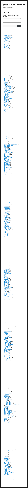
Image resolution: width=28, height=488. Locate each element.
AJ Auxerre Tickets (6, 49)
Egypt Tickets (5, 139)
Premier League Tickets (7, 342)
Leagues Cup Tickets (6, 279)
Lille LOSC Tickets (6, 286)
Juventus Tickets (6, 263)
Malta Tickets (5, 295)
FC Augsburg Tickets (6, 161)
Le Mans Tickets (6, 278)
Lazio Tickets (5, 276)
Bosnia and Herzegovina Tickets (8, 88)
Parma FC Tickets (6, 336)
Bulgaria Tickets (6, 93)
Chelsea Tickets (6, 108)
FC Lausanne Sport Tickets (7, 173)
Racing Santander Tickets (7, 349)
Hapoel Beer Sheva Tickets (7, 227)
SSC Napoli (5, 420)
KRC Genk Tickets (6, 268)
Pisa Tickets (5, 338)
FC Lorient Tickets (6, 174)
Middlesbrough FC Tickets (7, 299)
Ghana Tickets (6, 215)
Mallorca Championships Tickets (8, 294)
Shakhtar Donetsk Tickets (7, 390)
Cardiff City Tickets (6, 101)
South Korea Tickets (6, 407)
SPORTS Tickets (6, 418)
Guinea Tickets (6, 223)
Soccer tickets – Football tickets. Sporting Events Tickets (12, 404)
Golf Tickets (5, 219)
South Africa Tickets (6, 406)
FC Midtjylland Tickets (7, 177)
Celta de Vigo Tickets (7, 104)
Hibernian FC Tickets (7, 233)
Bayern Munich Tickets (7, 77)
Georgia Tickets (6, 212)
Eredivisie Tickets (6, 148)
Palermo (5, 329)
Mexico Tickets (6, 298)
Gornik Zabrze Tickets (7, 220)
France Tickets (6, 203)
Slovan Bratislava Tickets (7, 399)
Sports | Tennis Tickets (7, 417)
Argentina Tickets (6, 53)
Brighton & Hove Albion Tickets (8, 91)
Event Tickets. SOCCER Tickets (8, 152)
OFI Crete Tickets (6, 323)
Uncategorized (6, 452)
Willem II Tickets (6, 470)
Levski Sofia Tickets (6, 284)
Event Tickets (5, 151)
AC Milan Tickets (6, 40)
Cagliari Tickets (6, 97)
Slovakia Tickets (6, 398)
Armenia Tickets (6, 54)
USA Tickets (5, 457)
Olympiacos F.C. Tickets (7, 325)
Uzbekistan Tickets (6, 458)
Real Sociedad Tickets (7, 361)
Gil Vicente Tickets (6, 217)
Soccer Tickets (6, 401)
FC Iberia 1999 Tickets (7, 169)
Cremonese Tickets (6, 116)
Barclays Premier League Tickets (8, 74)
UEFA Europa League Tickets (8, 450)
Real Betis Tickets (6, 358)
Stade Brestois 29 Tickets (7, 423)
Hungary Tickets (6, 237)
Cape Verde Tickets (6, 100)
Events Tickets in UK (7, 155)
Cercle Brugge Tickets (7, 106)
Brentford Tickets (6, 90)
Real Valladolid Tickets (7, 362)
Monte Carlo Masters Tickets (8, 302)
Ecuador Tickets (6, 137)
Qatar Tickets (5, 348)
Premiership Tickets (6, 343)
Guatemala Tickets (6, 222)
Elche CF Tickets (6, 141)
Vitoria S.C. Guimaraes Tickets (8, 467)
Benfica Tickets (6, 81)
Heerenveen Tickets (6, 230)
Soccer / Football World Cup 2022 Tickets (9, 479)
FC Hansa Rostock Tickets (7, 167)
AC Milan (5, 39)
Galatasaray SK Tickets (7, 208)
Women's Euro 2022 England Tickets (9, 472)
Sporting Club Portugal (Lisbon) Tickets (9, 411)
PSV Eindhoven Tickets (7, 347)
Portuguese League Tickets (7, 341)
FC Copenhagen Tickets (7, 163)
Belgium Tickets (6, 80)
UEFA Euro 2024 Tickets (7, 448)
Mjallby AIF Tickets (6, 300)
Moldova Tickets (6, 301)
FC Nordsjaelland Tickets (7, 179)
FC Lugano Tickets (6, 175)
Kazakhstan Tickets (6, 265)
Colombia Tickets (6, 111)
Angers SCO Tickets (6, 52)
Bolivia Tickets (6, 83)
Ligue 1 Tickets (6, 285)
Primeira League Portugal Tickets (8, 344)
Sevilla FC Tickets (6, 389)
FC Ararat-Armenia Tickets (7, 160)
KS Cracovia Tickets (6, 269)
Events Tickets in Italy (7, 153)
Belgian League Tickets (7, 78)
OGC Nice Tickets (6, 324)
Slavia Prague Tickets (7, 397)
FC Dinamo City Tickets (7, 164)
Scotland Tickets (6, 385)
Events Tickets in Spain (7, 154)
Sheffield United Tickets (7, 392)
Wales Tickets (6, 468)
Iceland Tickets (6, 238)
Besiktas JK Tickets (6, 82)
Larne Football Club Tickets (7, 273)
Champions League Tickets (7, 107)
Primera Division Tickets (7, 346)
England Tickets (6, 143)
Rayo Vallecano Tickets (7, 352)
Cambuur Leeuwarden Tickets (8, 98)
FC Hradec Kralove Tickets (7, 168)
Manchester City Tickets (7, 296)
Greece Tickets (6, 221)
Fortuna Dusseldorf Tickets (7, 200)
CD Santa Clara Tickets (7, 103)
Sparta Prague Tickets (7, 409)
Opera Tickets (6, 327)
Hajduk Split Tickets (6, 225)
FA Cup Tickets (6, 158)
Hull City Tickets (6, 236)
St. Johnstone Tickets (7, 422)
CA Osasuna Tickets (6, 96)
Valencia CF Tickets (6, 459)
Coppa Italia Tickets (6, 114)
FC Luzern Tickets (6, 176)
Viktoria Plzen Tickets (7, 465)
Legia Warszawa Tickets (7, 282)
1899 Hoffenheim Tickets (7, 35)
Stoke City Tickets (6, 426)
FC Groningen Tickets (7, 166)
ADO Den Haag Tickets (7, 44)
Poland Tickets (6, 339)
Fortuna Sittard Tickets (7, 201)
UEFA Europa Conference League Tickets (9, 449)
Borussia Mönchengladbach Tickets (9, 87)
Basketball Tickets (6, 75)
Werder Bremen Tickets (7, 469)
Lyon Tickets (5, 291)
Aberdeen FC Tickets (6, 38)
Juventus (5, 261)
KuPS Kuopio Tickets (7, 270)
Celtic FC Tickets (6, 105)
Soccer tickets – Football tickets (8, 402)
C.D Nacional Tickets (6, 95)
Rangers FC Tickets (6, 350)
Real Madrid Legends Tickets (8, 359)
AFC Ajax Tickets (6, 46)
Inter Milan (5, 240)
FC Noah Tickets (6, 178)
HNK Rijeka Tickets (6, 234)
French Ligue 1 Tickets (7, 204)
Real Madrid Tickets (6, 360)
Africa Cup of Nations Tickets (8, 47)
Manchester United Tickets (7, 297)
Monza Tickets (6, 304)
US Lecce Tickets (6, 455)
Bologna (5, 84)
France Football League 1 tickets (8, 202)
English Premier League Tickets (8, 145)
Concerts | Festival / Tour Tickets (8, 113)
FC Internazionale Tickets (7, 171)
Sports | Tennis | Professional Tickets (9, 416)
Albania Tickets (6, 50)
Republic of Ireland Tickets (7, 364)
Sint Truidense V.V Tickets (7, 393)
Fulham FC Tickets (6, 207)
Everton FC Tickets (6, 156)
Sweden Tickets (6, 429)
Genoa (4, 210)
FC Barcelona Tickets (7, 162)
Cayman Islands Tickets (7, 102)
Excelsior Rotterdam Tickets (8, 157)
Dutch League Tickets (7, 136)
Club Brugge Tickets (6, 110)
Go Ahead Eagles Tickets (7, 218)
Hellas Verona (6, 231)
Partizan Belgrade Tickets (7, 337)
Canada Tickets (6, 99)
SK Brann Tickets (6, 395)
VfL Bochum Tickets (6, 463)
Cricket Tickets (6, 117)
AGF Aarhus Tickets (6, 48)
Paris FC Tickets (6, 334)
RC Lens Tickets (6, 354)
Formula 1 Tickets (6, 199)
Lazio (4, 275)
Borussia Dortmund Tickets (7, 86)
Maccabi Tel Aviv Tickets (7, 292)
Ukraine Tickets (6, 451)
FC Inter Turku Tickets (7, 170)
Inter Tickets (5, 242)
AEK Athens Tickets (6, 45)
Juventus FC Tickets (6, 262)
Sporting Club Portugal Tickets (8, 412)
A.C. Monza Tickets (6, 36)
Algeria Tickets (6, 51)
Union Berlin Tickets (6, 453)
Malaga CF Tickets (6, 293)
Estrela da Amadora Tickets (7, 149)
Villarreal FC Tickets (6, 466)
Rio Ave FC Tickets (6, 366)
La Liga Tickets (6, 272)
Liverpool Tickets (6, 288)
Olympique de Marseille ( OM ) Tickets (9, 326)
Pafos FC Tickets (6, 328)
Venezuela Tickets (6, 461)
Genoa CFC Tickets (6, 211)
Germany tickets (6, 213)
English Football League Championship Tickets (10, 144)
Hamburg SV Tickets (6, 226)
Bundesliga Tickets (6, 94)
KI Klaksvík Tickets (6, 266)
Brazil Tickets (5, 89)
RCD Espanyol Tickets (7, 356)
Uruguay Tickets (6, 454)
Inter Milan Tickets (6, 241)
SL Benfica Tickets (6, 396)
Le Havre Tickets (6, 277)
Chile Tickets (5, 109)
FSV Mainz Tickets (6, 206)
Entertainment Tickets (7, 146)
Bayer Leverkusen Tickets (7, 76)
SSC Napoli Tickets (6, 421)
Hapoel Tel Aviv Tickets (7, 228)
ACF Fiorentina (6, 42)
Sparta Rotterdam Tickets (7, 410)
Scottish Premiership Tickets (8, 386)
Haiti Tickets (5, 224)
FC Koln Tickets (6, 172)
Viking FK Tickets (6, 464)
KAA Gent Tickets (6, 264)
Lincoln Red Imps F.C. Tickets (8, 287)
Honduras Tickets (6, 235)
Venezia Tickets (6, 460)
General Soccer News (7, 209)
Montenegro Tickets (6, 303)
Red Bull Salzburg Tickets (7, 363)
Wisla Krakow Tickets (7, 471)
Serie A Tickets (6, 388)
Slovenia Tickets (6, 400)
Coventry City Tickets (7, 115)
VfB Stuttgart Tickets (7, 462)
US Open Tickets (6, 456)
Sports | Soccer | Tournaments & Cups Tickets (10, 415)
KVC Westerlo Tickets (7, 271)
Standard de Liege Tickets (7, 425)
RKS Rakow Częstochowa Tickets (8, 367)
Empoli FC (5, 142)
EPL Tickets (5, 147)
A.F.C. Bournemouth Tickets (8, 37)
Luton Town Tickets (6, 289)
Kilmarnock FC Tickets (7, 267)
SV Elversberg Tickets (7, 428)
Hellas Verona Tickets (7, 232)
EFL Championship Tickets (7, 138)
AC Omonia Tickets (6, 41)
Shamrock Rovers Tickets (7, 391)
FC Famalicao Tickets (7, 165)
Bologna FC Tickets (6, 85)
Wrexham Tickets (6, 474)
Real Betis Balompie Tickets (8, 357)
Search (4, 24)
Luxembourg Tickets (7, 290)
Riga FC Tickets (6, 365)
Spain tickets (5, 408)
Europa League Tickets (7, 150)
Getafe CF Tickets (6, 214)
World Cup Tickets (6, 473)
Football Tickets (6, 198)
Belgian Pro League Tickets (7, 79)
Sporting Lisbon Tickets (7, 414)
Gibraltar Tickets (6, 216)
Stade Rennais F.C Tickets (7, 424)
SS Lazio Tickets (6, 419)
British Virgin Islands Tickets (8, 92)
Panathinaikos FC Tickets (7, 331)
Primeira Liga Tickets (7, 345)
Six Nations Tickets (6, 394)
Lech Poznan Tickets (7, 280)
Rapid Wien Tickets (6, 351)
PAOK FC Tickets (6, 332)
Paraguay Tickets (6, 333)
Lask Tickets (5, 274)
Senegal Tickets (6, 387)
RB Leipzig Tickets (6, 353)
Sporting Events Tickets (7, 413)
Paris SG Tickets (6, 335)
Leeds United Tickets (7, 281)
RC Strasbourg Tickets (7, 355)
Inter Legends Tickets (7, 239)
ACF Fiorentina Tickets (7, 43)
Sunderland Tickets (6, 427)
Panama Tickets (6, 330)
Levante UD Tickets (6, 283)
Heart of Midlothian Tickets (8, 229)
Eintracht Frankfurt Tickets (7, 140)
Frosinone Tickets (6, 205)
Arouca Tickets (6, 55)
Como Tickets (5, 112)
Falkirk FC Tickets (6, 159)
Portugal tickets (6, 340)
